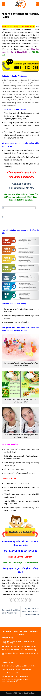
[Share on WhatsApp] (10, 600)
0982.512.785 (10, 562)
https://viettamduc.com (9, 681)
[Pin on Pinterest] (26, 600)
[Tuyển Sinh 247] (20, 4)
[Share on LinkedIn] (30, 600)
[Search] (37, 4)
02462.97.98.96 (30, 562)
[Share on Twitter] (18, 600)
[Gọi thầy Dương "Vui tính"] (20, 65)
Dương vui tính (13, 673)
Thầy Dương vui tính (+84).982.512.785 (18, 669)
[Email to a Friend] (22, 600)
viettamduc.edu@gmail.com (15, 680)
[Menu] (3, 4)
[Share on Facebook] (14, 600)
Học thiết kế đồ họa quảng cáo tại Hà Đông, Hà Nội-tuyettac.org (30, 611)
